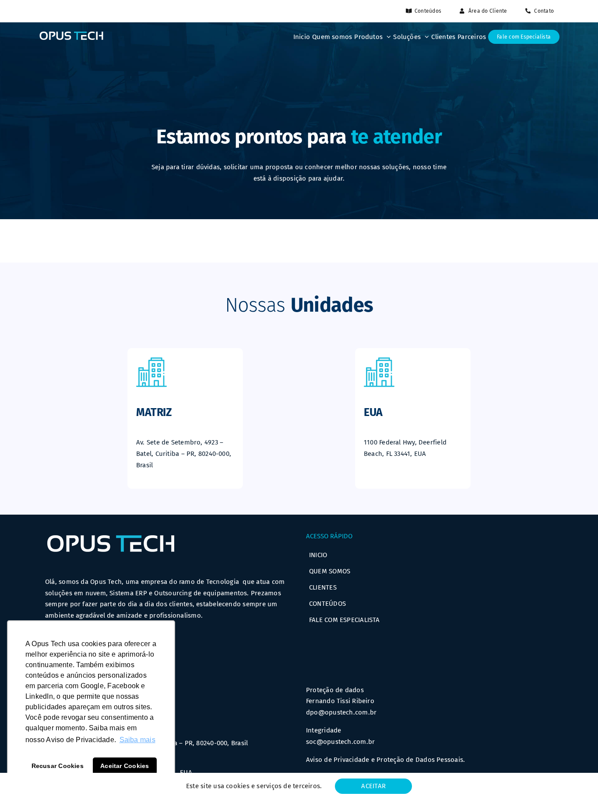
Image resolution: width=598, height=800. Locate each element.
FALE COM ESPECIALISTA (344, 620)
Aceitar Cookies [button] (124, 765)
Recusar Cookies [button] (58, 765)
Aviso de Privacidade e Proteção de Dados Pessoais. (385, 760)
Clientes (323, 587)
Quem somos (329, 571)
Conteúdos (327, 604)
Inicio (318, 555)
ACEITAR (373, 786)
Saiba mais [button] (137, 739)
